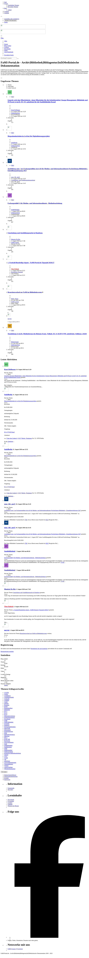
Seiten (6, 50)
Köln (5, 733)
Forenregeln (11, 788)
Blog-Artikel (7, 45)
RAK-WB (7, 739)
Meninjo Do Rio (15, 239)
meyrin (9, 318)
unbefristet (7, 761)
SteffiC (6, 685)
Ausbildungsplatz (9, 697)
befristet (6, 703)
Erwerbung (7, 719)
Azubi (6, 702)
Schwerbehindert (8, 742)
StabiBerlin (14, 142)
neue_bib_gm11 (15, 177)
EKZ (47, 520)
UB (5, 759)
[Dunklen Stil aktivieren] (1, 35)
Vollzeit (6, 765)
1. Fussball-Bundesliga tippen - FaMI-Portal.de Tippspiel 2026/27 (31, 263)
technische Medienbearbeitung (12, 753)
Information (7, 730)
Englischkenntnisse (9, 717)
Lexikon (6, 47)
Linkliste (10, 804)
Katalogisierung (8, 731)
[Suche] (18, 58)
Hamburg (6, 725)
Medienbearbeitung (9, 734)
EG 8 (5, 714)
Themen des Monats (13, 806)
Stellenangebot (8, 750)
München (6, 736)
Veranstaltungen (8, 764)
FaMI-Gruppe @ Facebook (15, 949)
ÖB (26, 520)
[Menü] (1, 16)
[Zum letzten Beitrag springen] (9, 316)
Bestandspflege (8, 708)
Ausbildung (7, 695)
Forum (6, 44)
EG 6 (5, 713)
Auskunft (6, 699)
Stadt (5, 744)
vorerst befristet (8, 767)
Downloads (7, 49)
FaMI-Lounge (15, 242)
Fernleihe (6, 723)
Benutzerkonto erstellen (7, 651)
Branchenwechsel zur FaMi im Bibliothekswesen (25, 292)
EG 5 (5, 711)
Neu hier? (10, 789)
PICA (5, 737)
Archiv (6, 694)
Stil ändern (4, 772)
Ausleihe (6, 700)
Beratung (6, 705)
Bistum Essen (15, 342)
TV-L (5, 756)
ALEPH (6, 692)
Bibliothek (7, 709)
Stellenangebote (15, 113)
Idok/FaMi (7, 728)
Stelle (5, 748)
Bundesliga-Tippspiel (17, 272)
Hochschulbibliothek (10, 727)
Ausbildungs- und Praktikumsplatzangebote (23, 180)
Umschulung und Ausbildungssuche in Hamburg (25, 233)
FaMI (5, 720)
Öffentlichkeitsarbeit (9, 769)
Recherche (7, 741)
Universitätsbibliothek (10, 762)
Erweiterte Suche (9, 55)
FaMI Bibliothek (8, 722)
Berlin (6, 706)
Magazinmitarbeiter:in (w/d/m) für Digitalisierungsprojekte (29, 136)
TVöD (62, 562)
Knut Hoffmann (15, 110)
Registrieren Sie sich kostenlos (39, 648)
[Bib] (12, 97)
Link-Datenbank (8, 52)
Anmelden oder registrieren (11, 19)
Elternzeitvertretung (9, 716)
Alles (5, 41)
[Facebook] (49, 937)
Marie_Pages (14, 298)
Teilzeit (6, 755)
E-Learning (11, 801)
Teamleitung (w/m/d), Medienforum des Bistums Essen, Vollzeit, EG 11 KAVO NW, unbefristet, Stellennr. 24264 (47, 334)
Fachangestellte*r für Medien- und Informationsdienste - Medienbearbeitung (35, 203)
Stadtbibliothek (15, 209)
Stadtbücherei (8, 747)
